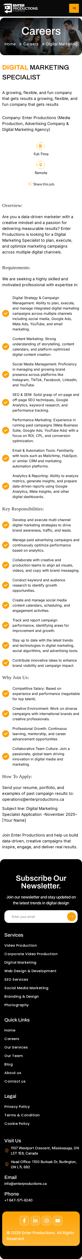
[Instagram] (46, 1220)
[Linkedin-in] (35, 1220)
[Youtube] (58, 1220)
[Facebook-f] (24, 1220)
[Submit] (71, 916)
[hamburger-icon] (74, 8)
